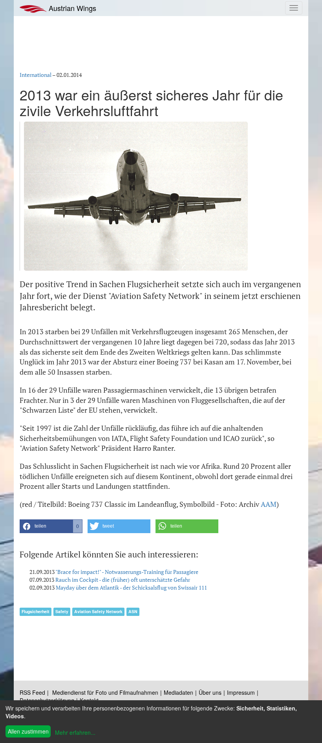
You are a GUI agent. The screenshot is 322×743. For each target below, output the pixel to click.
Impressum (241, 692)
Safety (61, 611)
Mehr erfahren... (75, 732)
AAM (268, 504)
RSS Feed (32, 692)
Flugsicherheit (35, 611)
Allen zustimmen (28, 731)
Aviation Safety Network (98, 611)
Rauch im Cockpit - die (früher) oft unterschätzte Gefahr (122, 579)
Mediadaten (178, 692)
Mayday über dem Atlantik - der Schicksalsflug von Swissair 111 (131, 587)
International (35, 74)
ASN (132, 611)
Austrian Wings (71, 8)
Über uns (210, 692)
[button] (51, 526)
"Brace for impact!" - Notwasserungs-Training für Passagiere (126, 571)
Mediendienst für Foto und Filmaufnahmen (105, 692)
